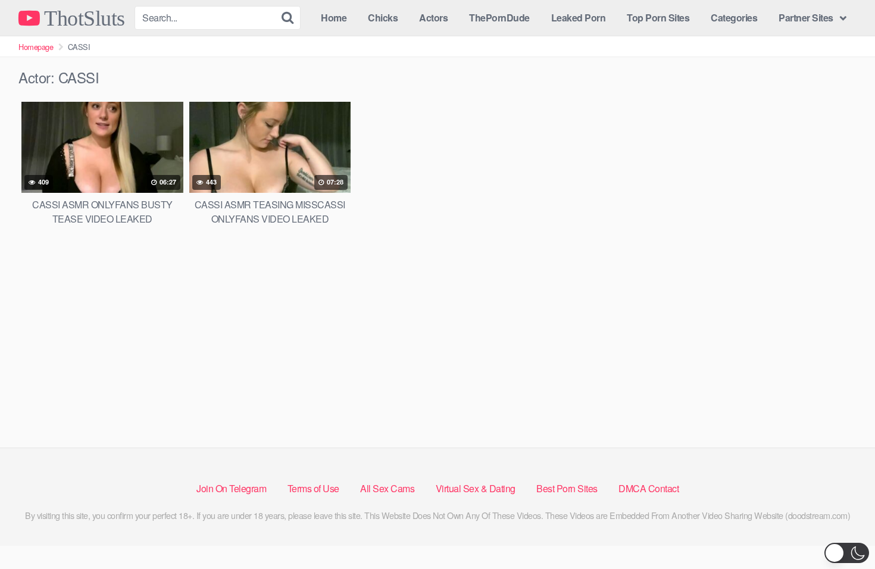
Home (333, 17)
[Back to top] (842, 531)
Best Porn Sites (567, 488)
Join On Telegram (231, 488)
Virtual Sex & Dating (475, 488)
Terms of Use (313, 488)
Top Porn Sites (658, 17)
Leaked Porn (578, 17)
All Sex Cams (387, 488)
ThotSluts (82, 18)
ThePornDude (499, 17)
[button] (846, 553)
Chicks (383, 17)
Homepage (35, 46)
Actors (433, 17)
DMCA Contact (648, 488)
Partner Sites (806, 17)
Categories (734, 17)
